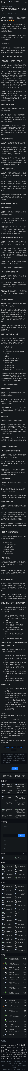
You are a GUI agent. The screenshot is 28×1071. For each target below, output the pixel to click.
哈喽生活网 (24, 1061)
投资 (3, 1050)
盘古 (7, 1054)
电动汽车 (17, 1052)
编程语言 (7, 1056)
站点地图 (14, 1067)
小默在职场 (8, 1061)
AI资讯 (10, 6)
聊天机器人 (20, 747)
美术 (11, 1056)
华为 (2, 1048)
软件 (14, 1058)
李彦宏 (7, 1052)
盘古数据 (14, 1054)
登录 (26, 2)
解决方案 (14, 750)
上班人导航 (14, 1065)
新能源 (13, 1050)
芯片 (9, 1058)
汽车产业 (13, 1052)
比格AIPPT (4, 1065)
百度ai (4, 1054)
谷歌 (11, 1058)
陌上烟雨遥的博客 (16, 1061)
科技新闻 (22, 1054)
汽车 (10, 1052)
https (4, 1045)
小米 (17, 1048)
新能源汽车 (17, 1050)
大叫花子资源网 (8, 1063)
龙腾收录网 (15, 1063)
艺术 (6, 1059)
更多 (25, 854)
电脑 (24, 1052)
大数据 (13, 1048)
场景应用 (9, 1048)
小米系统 (20, 1048)
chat (2, 1045)
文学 (6, 1050)
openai (8, 1045)
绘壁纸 (19, 1065)
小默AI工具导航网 (7, 760)
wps (12, 1045)
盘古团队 (10, 1054)
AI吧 (9, 1065)
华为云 (5, 1048)
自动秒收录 (21, 1063)
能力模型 (20, 1056)
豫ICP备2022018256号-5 (19, 1069)
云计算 (14, 1045)
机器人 (22, 1050)
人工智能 (7, 747)
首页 (7, 6)
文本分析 (10, 1050)
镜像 (17, 1058)
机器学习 (13, 747)
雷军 (19, 1058)
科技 (18, 1054)
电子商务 (21, 1052)
